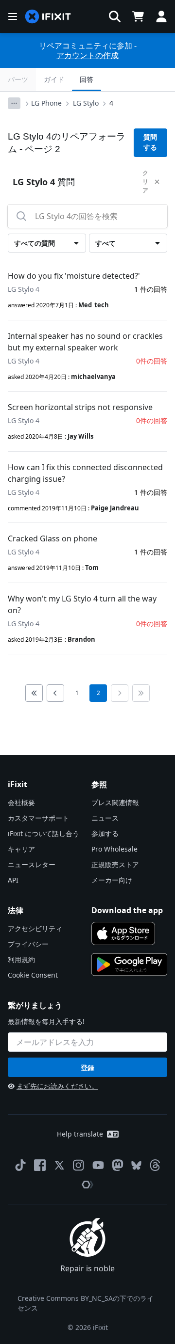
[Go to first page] (34, 693)
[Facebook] (40, 1165)
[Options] (14, 103)
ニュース (105, 817)
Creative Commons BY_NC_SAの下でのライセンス (86, 1303)
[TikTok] (20, 1165)
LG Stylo (86, 103)
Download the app (127, 910)
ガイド (54, 79)
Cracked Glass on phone (52, 538)
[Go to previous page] (55, 693)
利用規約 (21, 959)
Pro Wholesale (114, 849)
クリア (145, 181)
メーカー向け (111, 880)
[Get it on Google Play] (129, 964)
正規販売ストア (115, 864)
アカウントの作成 (87, 55)
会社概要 (21, 802)
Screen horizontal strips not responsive (80, 407)
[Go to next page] (119, 693)
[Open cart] (138, 16)
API (13, 880)
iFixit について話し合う (43, 833)
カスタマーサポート (38, 817)
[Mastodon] (117, 1165)
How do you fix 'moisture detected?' (74, 275)
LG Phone (46, 103)
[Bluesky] (136, 1165)
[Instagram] (79, 1165)
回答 (86, 79)
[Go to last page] (141, 693)
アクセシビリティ (35, 928)
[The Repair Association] (87, 1184)
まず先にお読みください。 (57, 1086)
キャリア (21, 849)
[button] (114, 16)
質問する (150, 142)
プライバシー (28, 944)
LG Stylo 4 (23, 289)
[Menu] (12, 16)
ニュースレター (31, 864)
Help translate (80, 1133)
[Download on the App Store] (123, 933)
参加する (105, 833)
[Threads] (155, 1165)
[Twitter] (59, 1165)
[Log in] (161, 16)
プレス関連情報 (115, 802)
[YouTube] (98, 1165)
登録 (87, 1067)
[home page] (48, 17)
